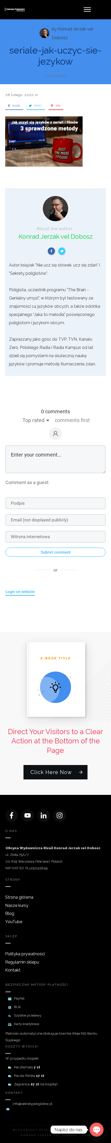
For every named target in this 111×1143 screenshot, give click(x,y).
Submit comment (55, 552)
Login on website (20, 591)
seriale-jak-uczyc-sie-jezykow (55, 56)
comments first (72, 420)
